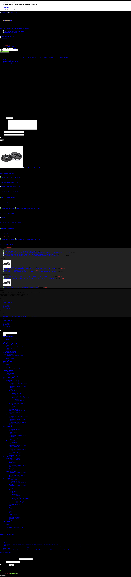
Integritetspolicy (7, 303)
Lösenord (3, 562)
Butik (4, 301)
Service (8, 339)
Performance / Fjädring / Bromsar (14, 368)
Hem (1, 28)
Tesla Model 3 (7, 28)
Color (1, 48)
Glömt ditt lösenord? (5, 567)
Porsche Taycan (8, 370)
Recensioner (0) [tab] (8, 63)
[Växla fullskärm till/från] (2, 575)
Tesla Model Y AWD (17, 494)
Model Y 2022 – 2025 (11, 479)
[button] (6, 7)
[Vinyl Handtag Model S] (9, 32)
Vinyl (51, 57)
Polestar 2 (6, 363)
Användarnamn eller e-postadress (9, 559)
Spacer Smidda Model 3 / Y (7, 173)
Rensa (15, 48)
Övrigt (14, 407)
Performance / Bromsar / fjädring (17, 435)
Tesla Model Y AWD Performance (20, 498)
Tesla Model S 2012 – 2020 (13, 428)
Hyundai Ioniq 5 (8, 354)
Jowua (11, 389)
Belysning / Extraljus (14, 459)
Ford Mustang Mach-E (10, 344)
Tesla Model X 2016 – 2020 (13, 458)
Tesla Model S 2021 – (11, 441)
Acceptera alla (10, 534)
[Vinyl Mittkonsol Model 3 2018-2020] (13, 31)
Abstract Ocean (64, 57)
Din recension (4, 129)
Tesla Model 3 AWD (17, 393)
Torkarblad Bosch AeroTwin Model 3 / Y (10, 223)
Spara (1, 552)
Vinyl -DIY (12, 468)
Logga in (11, 565)
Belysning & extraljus (14, 442)
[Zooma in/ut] (0, 575)
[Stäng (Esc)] (5, 575)
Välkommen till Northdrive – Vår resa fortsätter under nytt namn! (20, 316)
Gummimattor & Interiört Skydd (14, 346)
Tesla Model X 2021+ (11, 471)
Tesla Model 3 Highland (17, 28)
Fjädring (14, 406)
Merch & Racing (8, 361)
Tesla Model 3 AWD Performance (20, 397)
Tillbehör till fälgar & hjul (15, 412)
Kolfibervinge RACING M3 (7, 244)
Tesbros (11, 505)
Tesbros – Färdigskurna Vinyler (17, 410)
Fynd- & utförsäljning (44, 57)
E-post (2, 134)
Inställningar (3, 534)
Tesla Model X (7, 456)
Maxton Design (13, 390)
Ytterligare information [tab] (10, 61)
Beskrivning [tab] (7, 60)
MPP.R (17, 402)
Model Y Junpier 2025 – (12, 510)
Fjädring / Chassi (19, 396)
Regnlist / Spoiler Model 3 (6, 202)
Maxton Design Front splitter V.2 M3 (9, 182)
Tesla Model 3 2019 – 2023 (13, 380)
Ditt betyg (3, 118)
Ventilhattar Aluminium (6, 233)
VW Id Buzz (6, 521)
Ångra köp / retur (7, 308)
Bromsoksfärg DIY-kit (11, 338)
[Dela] (3, 575)
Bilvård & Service (8, 336)
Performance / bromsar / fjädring (17, 449)
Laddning (6, 360)
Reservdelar (12, 436)
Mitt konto (6, 305)
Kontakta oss (6, 306)
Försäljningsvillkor (8, 302)
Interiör (8, 349)
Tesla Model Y (7, 478)
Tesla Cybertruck (8, 377)
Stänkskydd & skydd (11, 351)
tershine (8, 341)
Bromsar (17, 394)
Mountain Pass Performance (16, 392)
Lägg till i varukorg (5, 51)
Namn (2, 131)
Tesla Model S (7, 426)
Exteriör (26, 28)
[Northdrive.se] (8, 12)
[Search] (4, 335)
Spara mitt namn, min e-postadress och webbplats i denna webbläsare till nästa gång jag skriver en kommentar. (30, 137)
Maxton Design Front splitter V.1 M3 (9, 192)
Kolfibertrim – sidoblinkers (7, 213)
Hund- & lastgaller (11, 348)
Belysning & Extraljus (14, 382)
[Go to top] (0, 330)
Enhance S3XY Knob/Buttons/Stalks (18, 383)
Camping (6, 342)
